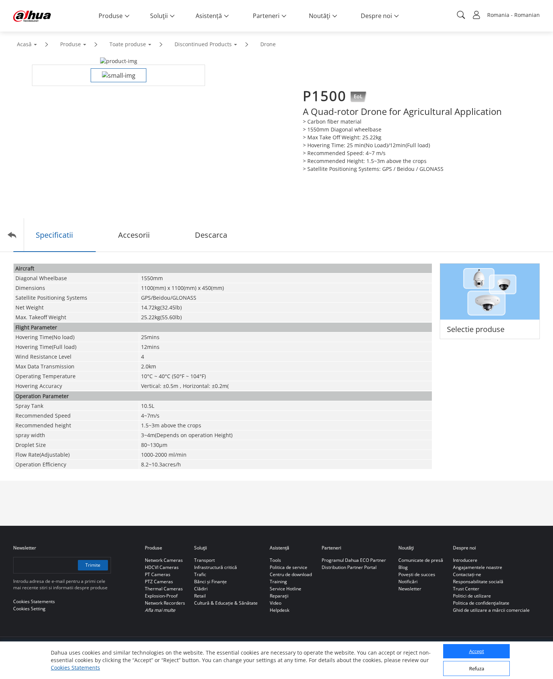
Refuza (476, 668)
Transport (204, 560)
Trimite (92, 565)
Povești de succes (416, 574)
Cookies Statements (75, 667)
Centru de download (291, 574)
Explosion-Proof (161, 596)
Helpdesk (279, 610)
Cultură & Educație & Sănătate (226, 603)
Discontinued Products (203, 44)
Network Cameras (164, 560)
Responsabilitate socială (478, 581)
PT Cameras (157, 574)
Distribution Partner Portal (349, 567)
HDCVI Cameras (162, 567)
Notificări (408, 581)
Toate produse (127, 44)
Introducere (465, 560)
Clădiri (201, 588)
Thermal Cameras (164, 588)
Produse (70, 44)
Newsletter (409, 588)
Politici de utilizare (472, 596)
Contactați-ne (467, 574)
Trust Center (466, 588)
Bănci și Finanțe (210, 581)
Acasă (24, 44)
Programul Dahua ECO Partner (354, 560)
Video (275, 603)
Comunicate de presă (420, 560)
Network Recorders (165, 603)
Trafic (200, 574)
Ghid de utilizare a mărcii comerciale (491, 610)
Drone (268, 44)
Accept (476, 651)
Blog (403, 567)
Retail (200, 596)
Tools (275, 560)
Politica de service (288, 567)
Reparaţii (279, 596)
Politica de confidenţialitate (481, 603)
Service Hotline (285, 588)
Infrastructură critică (215, 567)
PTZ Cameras (159, 581)
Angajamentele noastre (477, 567)
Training (278, 581)
